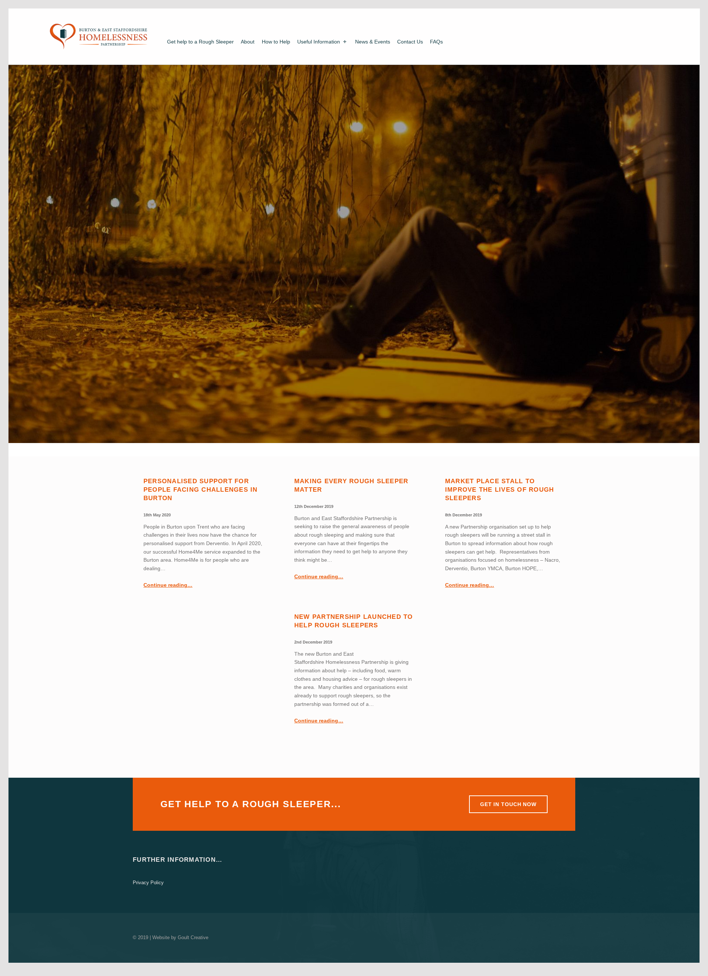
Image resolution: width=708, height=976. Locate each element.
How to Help (276, 42)
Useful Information (318, 42)
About (247, 42)
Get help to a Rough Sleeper (200, 42)
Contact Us (410, 42)
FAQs (436, 42)
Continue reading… (167, 585)
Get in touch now (508, 804)
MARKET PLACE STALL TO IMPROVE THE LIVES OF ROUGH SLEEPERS (499, 490)
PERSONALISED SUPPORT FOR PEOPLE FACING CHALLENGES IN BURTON (200, 490)
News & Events (372, 42)
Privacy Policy (148, 882)
